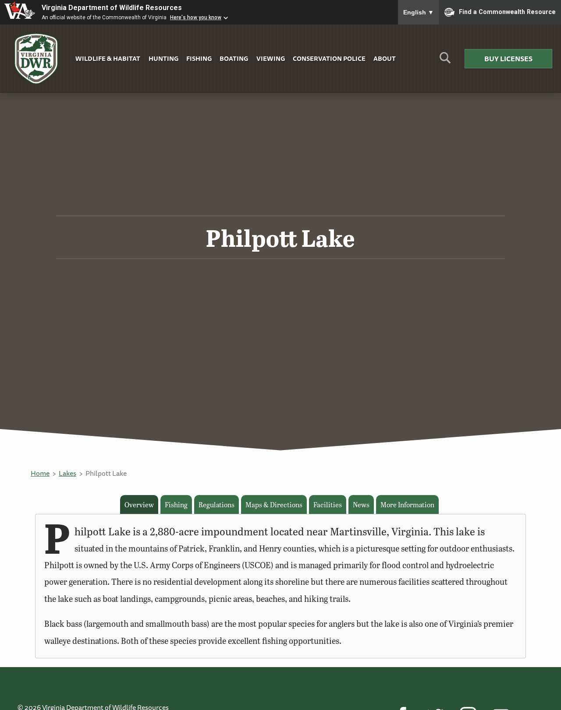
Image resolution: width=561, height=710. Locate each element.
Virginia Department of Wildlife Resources (112, 8)
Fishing (199, 58)
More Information (407, 504)
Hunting (163, 58)
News (361, 504)
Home (40, 473)
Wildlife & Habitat (107, 58)
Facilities (327, 504)
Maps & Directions (273, 504)
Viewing (270, 58)
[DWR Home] (36, 58)
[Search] (445, 61)
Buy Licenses (508, 58)
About (384, 58)
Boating (234, 58)
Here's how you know (195, 17)
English (418, 12)
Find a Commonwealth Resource (507, 11)
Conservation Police (329, 58)
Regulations (216, 504)
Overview (139, 504)
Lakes (67, 473)
